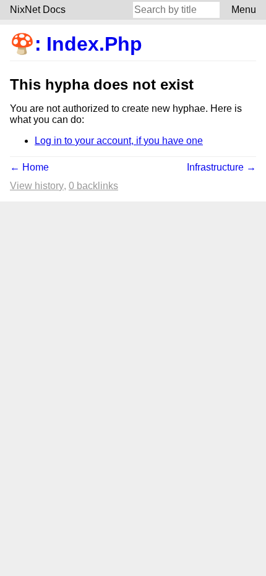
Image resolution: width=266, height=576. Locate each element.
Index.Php (94, 44)
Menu (243, 9)
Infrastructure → (221, 167)
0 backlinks (93, 185)
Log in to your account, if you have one (119, 140)
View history (37, 185)
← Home (29, 167)
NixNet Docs (38, 9)
